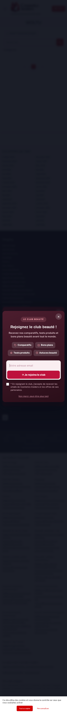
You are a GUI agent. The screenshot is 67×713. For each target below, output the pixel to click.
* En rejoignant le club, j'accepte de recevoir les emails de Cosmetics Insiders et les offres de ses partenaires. (35, 387)
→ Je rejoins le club (33, 374)
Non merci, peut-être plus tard (33, 396)
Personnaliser (43, 708)
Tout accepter (24, 708)
